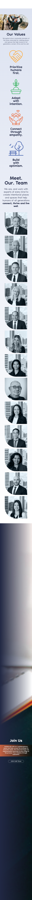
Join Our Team (16, 761)
